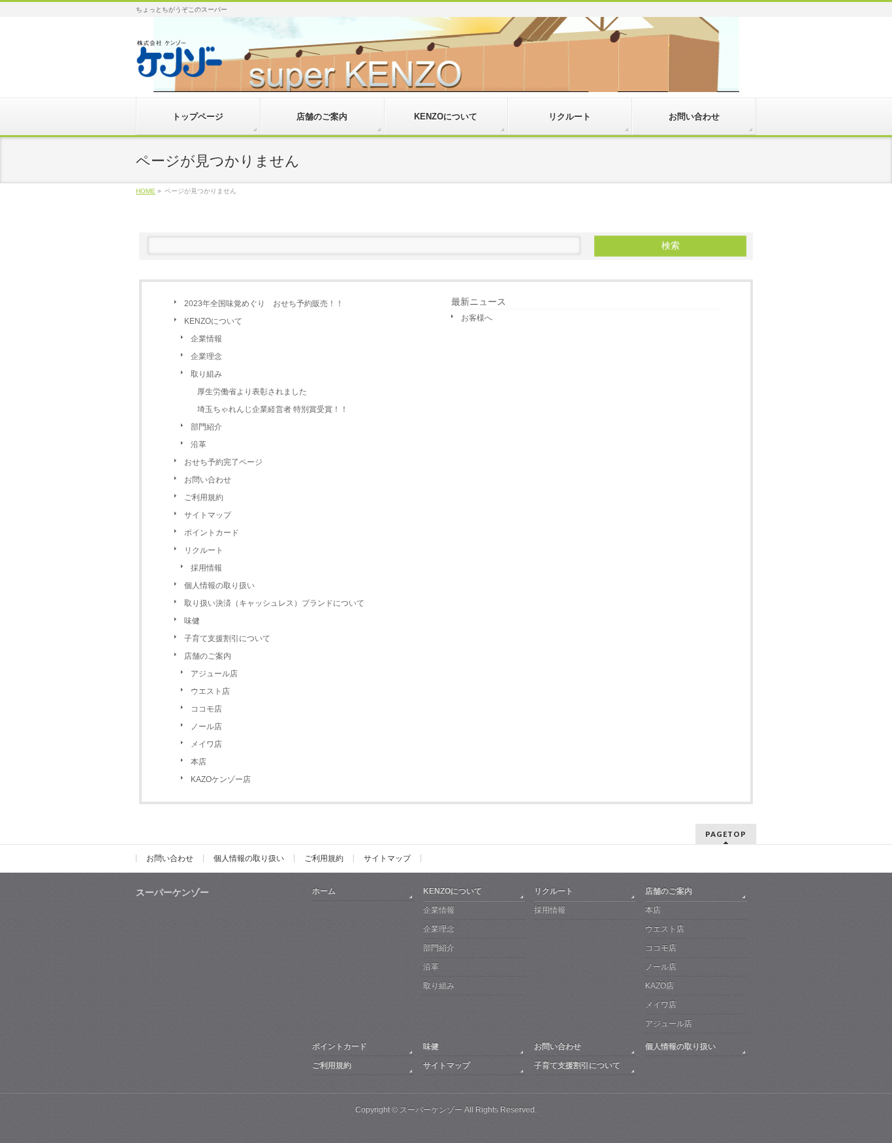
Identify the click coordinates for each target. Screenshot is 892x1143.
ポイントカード (211, 532)
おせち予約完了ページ (223, 462)
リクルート (203, 550)
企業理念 (206, 356)
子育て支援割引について (227, 638)
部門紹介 (206, 426)
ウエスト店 (210, 691)
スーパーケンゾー (431, 1109)
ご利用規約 (203, 497)
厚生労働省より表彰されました (252, 391)
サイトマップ (207, 515)
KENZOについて (213, 321)
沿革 (198, 444)
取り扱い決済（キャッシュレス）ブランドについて (274, 603)
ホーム (324, 891)
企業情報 (206, 338)
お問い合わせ (207, 479)
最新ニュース (478, 301)
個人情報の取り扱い (219, 585)
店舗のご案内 (207, 656)
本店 (198, 761)
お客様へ (476, 317)
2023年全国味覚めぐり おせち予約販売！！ (263, 303)
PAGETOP (725, 834)
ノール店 (206, 726)
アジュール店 (214, 673)
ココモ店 (206, 708)
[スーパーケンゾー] (179, 63)
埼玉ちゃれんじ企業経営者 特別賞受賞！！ (272, 409)
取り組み (206, 374)
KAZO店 (659, 985)
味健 (192, 620)
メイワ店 (206, 744)
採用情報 (206, 567)
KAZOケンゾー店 (221, 779)
